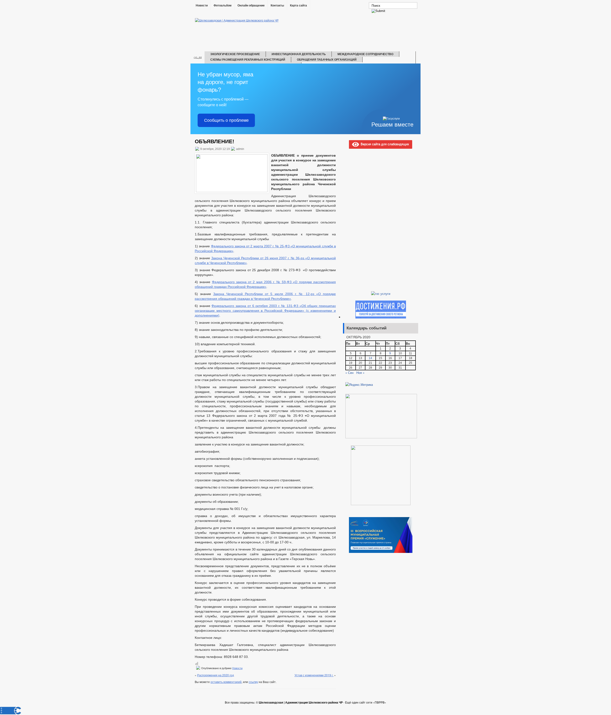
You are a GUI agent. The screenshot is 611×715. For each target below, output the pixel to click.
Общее (198, 57)
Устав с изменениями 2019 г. (314, 675)
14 (370, 358)
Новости (202, 5)
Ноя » (360, 372)
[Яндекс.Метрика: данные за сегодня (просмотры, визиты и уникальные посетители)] (359, 384)
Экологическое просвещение (235, 54)
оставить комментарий (226, 682)
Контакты (277, 5)
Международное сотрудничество (365, 54)
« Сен (349, 372)
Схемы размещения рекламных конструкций (247, 59)
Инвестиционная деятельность (299, 54)
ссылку (253, 682)
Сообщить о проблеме (226, 120)
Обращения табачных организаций (327, 59)
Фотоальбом (223, 5)
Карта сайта (298, 5)
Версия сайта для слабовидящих (384, 144)
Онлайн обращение (251, 5)
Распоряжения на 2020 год (215, 675)
